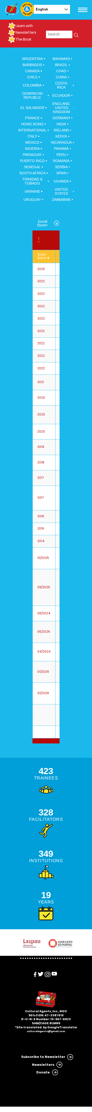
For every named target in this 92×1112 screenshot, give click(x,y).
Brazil (61, 65)
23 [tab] (71, 958)
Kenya (61, 136)
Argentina (32, 59)
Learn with (24, 25)
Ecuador (61, 95)
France (32, 118)
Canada (32, 71)
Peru (61, 155)
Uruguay (32, 200)
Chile (32, 77)
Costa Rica (61, 85)
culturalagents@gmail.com (46, 1031)
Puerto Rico (32, 161)
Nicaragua (61, 142)
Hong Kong (32, 124)
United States (61, 191)
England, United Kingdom (61, 108)
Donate (43, 1072)
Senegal (32, 167)
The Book (23, 39)
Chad (61, 71)
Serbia (61, 167)
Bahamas (61, 59)
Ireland (61, 130)
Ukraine (32, 191)
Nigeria (32, 148)
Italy (32, 136)
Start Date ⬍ (44, 256)
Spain (61, 173)
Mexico (32, 142)
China (61, 77)
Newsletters (26, 32)
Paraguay (32, 155)
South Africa (32, 173)
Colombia (32, 85)
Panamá (61, 148)
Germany (61, 118)
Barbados (32, 65)
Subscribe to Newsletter (43, 1057)
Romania (61, 161)
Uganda (61, 181)
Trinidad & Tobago (32, 181)
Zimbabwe (61, 200)
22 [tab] (69, 958)
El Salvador (32, 108)
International (32, 130)
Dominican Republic (32, 95)
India (61, 124)
